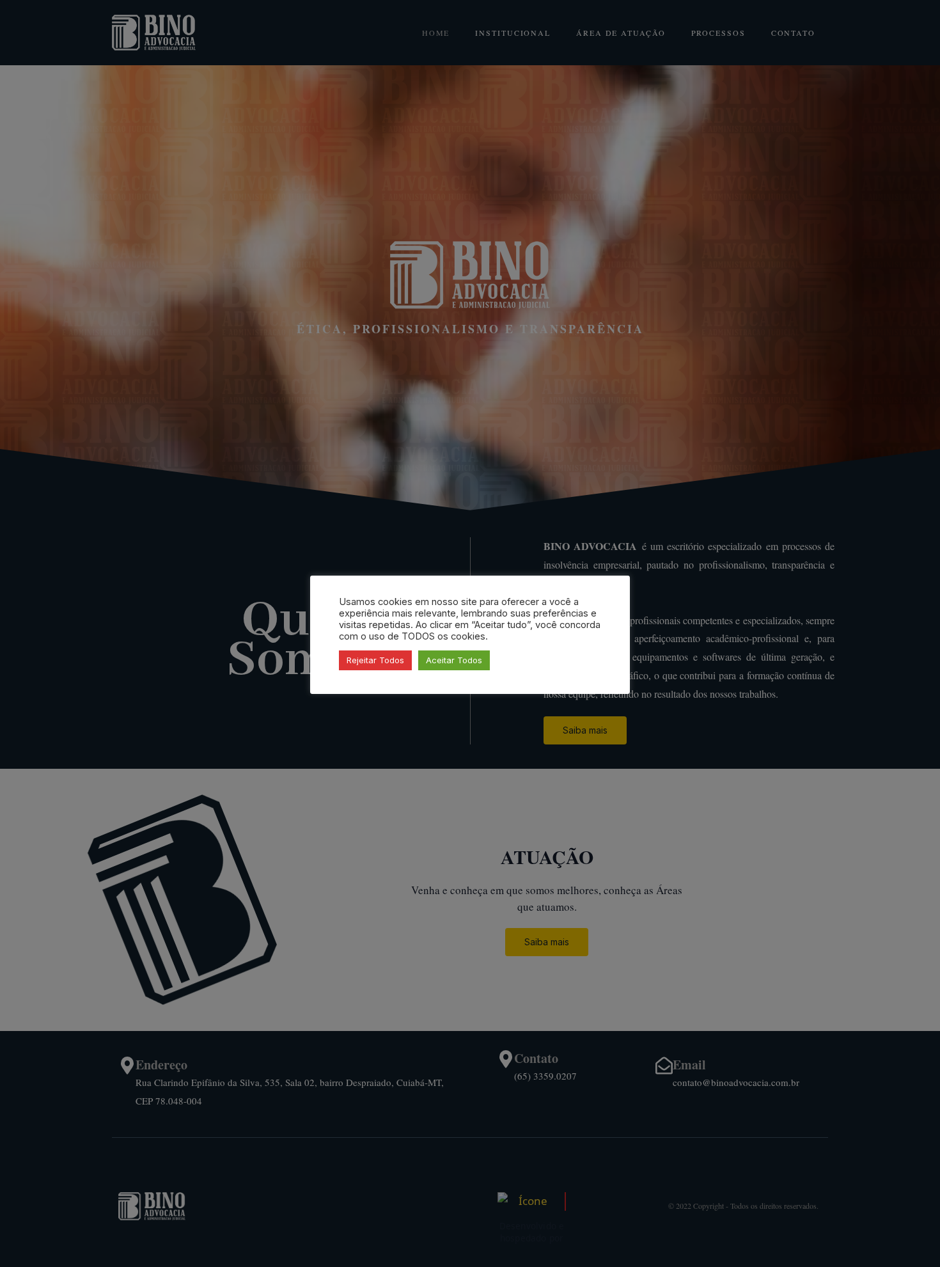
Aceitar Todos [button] (454, 660)
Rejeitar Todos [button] (375, 660)
